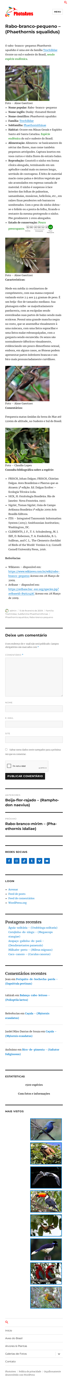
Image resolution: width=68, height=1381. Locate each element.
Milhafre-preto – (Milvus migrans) (30, 949)
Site (7, 733)
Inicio (8, 1330)
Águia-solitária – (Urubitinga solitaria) (32, 927)
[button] (65, 3)
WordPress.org (17, 902)
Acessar (13, 889)
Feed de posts (16, 893)
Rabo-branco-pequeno (41, 617)
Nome (9, 702)
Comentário (14, 655)
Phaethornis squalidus (16, 617)
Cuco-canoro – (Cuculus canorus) (29, 954)
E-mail (9, 718)
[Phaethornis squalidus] (34, 83)
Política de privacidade (30, 1371)
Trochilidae (50, 50)
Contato (10, 1361)
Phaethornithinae (35, 125)
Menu (57, 11)
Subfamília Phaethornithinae (33, 614)
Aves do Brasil (13, 1338)
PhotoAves (10, 1371)
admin (13, 610)
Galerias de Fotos (16, 1353)
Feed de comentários (21, 898)
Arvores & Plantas (16, 1346)
